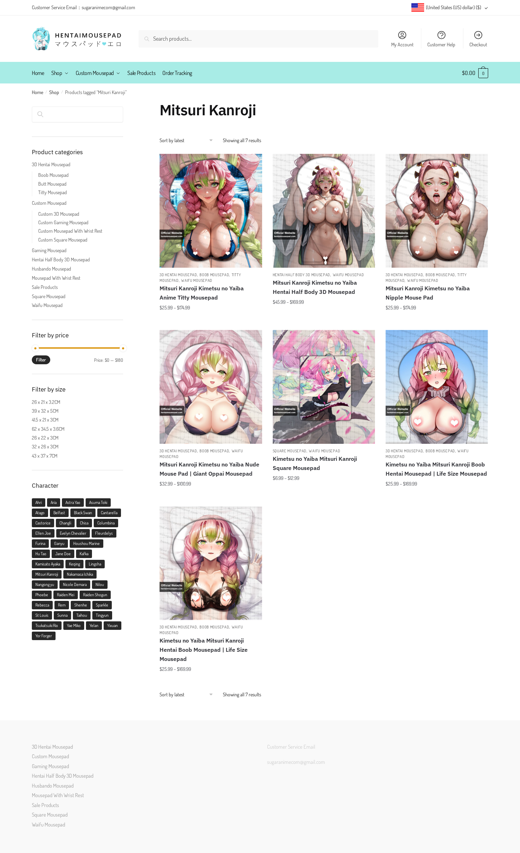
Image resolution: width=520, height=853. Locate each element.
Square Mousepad (290, 450)
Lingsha (95, 564)
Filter (41, 359)
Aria (54, 502)
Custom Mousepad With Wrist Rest (70, 231)
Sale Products (45, 287)
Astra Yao (72, 502)
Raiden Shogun (95, 594)
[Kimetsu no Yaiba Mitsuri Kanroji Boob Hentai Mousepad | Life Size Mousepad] (437, 387)
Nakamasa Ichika (80, 574)
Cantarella (109, 512)
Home (37, 92)
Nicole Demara (75, 584)
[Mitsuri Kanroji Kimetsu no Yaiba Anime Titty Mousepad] (211, 211)
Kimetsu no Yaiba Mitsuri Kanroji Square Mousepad (315, 463)
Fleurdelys (104, 533)
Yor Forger (43, 635)
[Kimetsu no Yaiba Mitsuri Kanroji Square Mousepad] (324, 387)
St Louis (41, 615)
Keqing (74, 564)
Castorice (43, 523)
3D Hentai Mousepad (178, 274)
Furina (40, 543)
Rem (61, 605)
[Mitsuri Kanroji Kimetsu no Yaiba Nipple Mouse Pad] (437, 211)
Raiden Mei (65, 594)
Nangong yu (44, 584)
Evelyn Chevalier (73, 533)
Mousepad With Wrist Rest (56, 278)
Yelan (93, 625)
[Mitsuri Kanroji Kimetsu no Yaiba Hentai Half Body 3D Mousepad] (324, 211)
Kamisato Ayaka (47, 564)
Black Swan (83, 512)
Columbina (106, 523)
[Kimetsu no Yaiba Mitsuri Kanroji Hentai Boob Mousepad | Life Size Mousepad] (211, 563)
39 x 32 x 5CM (45, 411)
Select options (211, 322)
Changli (65, 523)
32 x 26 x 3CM (45, 446)
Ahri (38, 502)
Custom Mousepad (49, 203)
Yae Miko (74, 625)
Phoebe (41, 594)
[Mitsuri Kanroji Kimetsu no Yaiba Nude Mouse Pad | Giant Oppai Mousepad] (211, 387)
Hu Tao (40, 553)
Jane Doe (63, 553)
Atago (40, 512)
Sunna (62, 615)
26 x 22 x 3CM (45, 438)
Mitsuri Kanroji (46, 574)
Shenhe (80, 605)
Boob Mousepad (214, 274)
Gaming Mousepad (49, 250)
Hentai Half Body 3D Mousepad (301, 274)
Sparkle (102, 605)
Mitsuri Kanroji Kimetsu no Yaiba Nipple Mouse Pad (428, 293)
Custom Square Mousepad (62, 240)
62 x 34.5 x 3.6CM (48, 429)
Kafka (84, 553)
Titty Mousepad (52, 192)
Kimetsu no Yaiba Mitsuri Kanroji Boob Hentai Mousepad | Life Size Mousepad (436, 469)
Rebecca (42, 605)
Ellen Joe (43, 533)
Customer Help (441, 44)
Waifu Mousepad (196, 280)
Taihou (81, 615)
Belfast (59, 512)
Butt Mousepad (52, 184)
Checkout (478, 44)
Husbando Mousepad (51, 269)
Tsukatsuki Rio (46, 625)
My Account (402, 44)
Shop (54, 92)
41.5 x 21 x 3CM (45, 420)
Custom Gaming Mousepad (63, 222)
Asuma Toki (98, 502)
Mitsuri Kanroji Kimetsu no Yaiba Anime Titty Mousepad (202, 293)
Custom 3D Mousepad (58, 214)
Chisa (84, 523)
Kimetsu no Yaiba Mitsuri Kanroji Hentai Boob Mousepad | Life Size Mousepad (204, 649)
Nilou (100, 584)
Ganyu (59, 543)
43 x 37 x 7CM (44, 456)
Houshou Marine (86, 543)
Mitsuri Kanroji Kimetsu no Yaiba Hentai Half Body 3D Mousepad (315, 287)
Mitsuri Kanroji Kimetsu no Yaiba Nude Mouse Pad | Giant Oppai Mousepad (209, 469)
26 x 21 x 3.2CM (46, 402)
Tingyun (102, 615)
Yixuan (112, 625)
